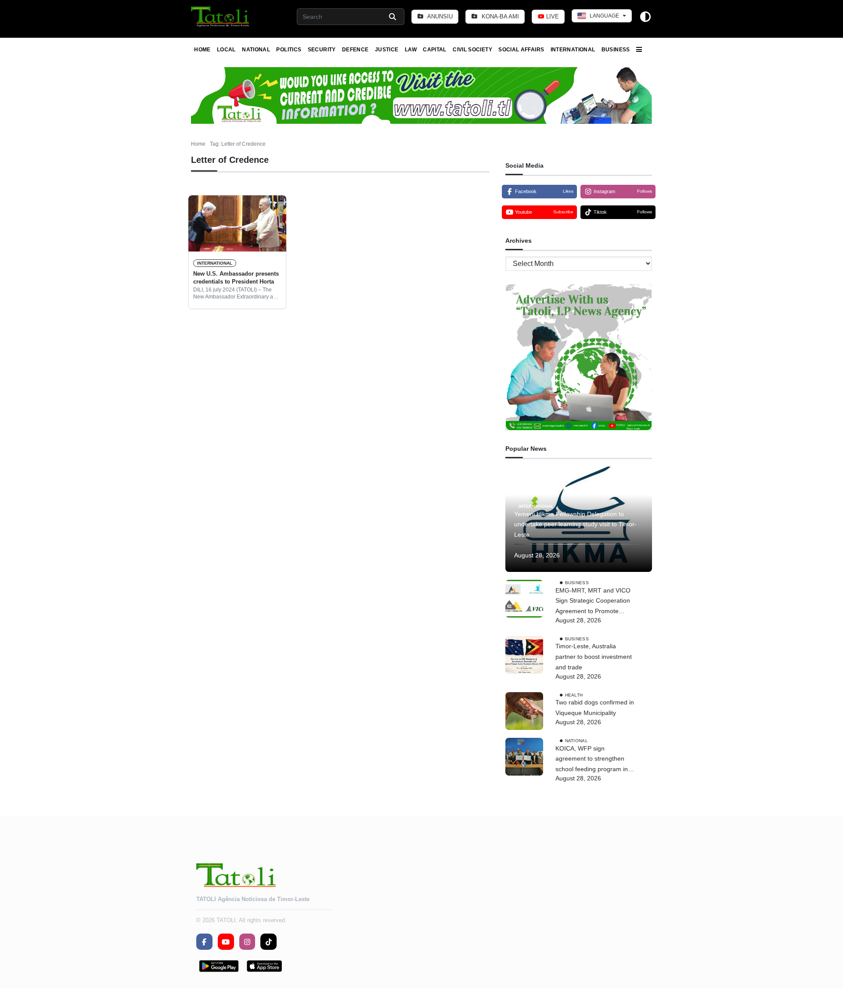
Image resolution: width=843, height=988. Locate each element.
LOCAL (226, 50)
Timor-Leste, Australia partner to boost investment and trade (593, 657)
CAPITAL (435, 50)
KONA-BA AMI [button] (499, 16)
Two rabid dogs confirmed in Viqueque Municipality (594, 707)
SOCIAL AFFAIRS (521, 50)
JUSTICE (387, 50)
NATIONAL (256, 50)
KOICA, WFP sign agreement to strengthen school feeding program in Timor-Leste (591, 760)
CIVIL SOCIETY (472, 50)
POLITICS (288, 50)
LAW (411, 50)
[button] (220, 17)
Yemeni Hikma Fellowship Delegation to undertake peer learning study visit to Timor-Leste (575, 524)
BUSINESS (616, 50)
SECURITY (322, 50)
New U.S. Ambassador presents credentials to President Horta (236, 277)
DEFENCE (355, 50)
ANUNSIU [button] (439, 16)
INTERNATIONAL (573, 50)
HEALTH (574, 694)
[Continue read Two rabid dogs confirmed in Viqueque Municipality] (524, 711)
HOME (202, 50)
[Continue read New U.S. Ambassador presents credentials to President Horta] (237, 223)
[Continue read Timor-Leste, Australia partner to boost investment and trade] (524, 655)
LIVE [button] (551, 16)
